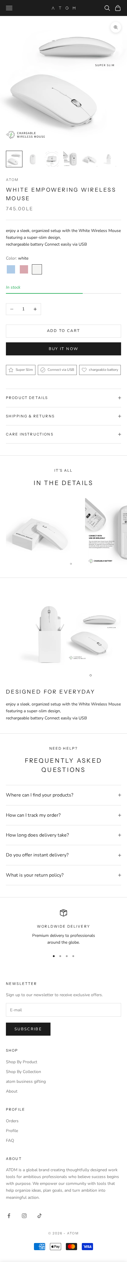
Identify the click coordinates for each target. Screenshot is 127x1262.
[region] (63, 927)
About (11, 1091)
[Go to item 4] (71, 159)
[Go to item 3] (52, 159)
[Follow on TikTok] (40, 1216)
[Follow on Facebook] (9, 1216)
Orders (12, 1121)
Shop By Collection (23, 1072)
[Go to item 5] (90, 159)
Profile (12, 1131)
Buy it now (63, 349)
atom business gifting (26, 1081)
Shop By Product (21, 1062)
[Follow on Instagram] (24, 1216)
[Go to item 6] (108, 159)
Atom (12, 179)
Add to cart (63, 330)
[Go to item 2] (33, 159)
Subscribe (28, 1029)
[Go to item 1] (14, 159)
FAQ (10, 1140)
